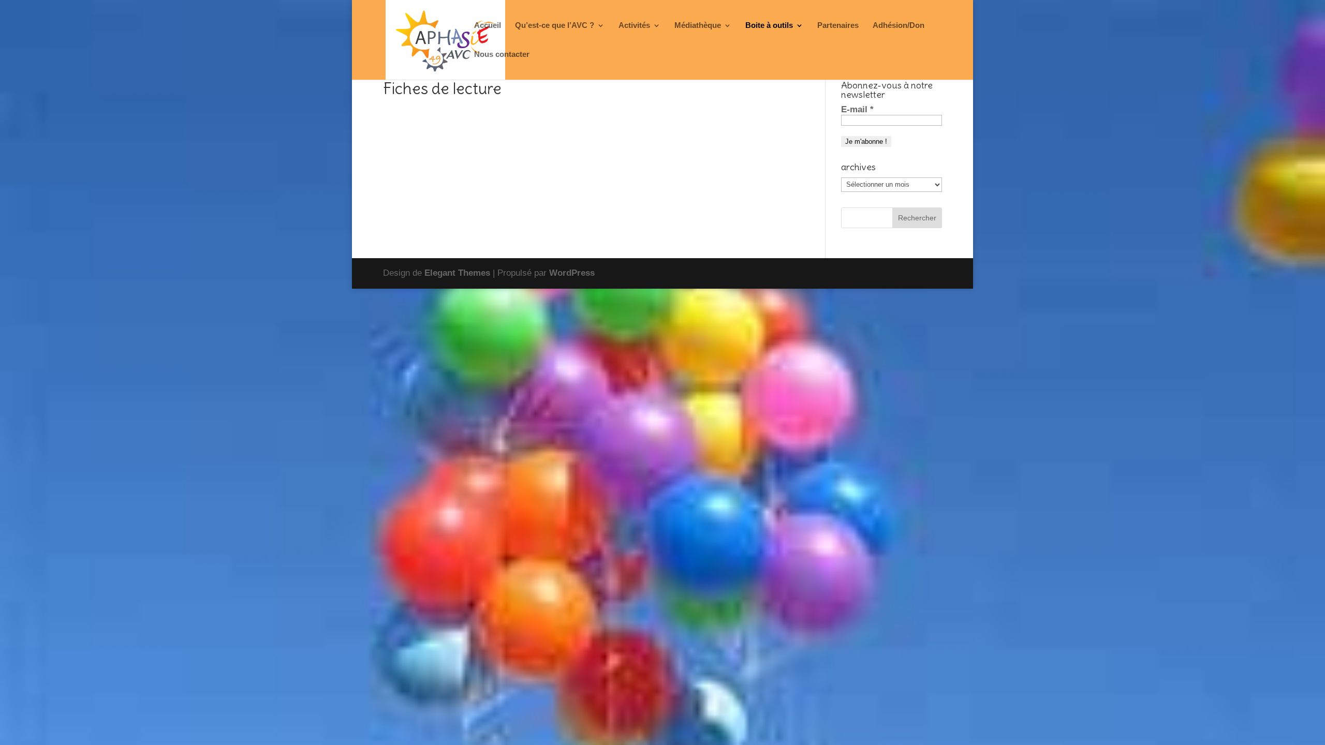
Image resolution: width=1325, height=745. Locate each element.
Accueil (487, 25)
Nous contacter (501, 54)
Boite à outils (769, 25)
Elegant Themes (457, 273)
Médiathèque (697, 25)
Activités (634, 25)
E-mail (857, 109)
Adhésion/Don (898, 25)
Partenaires (838, 25)
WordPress (572, 273)
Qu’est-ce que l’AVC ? (554, 25)
